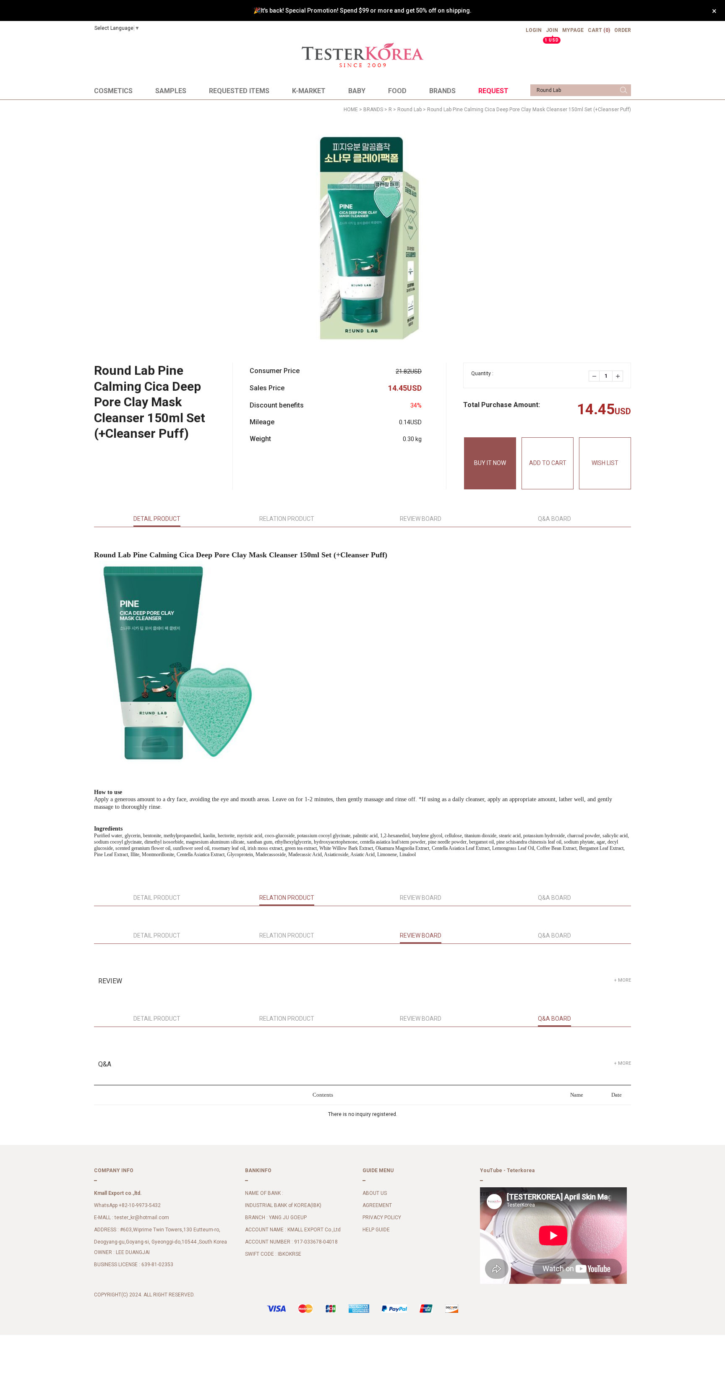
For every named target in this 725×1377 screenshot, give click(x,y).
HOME (351, 109)
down (594, 376)
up (618, 376)
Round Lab (409, 109)
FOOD (397, 91)
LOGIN (534, 30)
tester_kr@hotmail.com (142, 1217)
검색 (623, 90)
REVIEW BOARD (420, 518)
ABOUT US (374, 1193)
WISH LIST (605, 463)
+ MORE (622, 980)
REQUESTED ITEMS (239, 91)
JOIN (552, 33)
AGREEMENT (377, 1205)
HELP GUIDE (376, 1230)
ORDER (622, 30)
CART (599, 30)
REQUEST (493, 91)
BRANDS (442, 91)
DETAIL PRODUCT (156, 518)
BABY (356, 91)
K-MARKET (309, 91)
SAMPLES (170, 91)
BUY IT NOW (490, 463)
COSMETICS (113, 91)
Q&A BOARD (554, 518)
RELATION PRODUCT (286, 518)
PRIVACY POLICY (381, 1217)
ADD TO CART (547, 463)
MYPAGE (573, 30)
